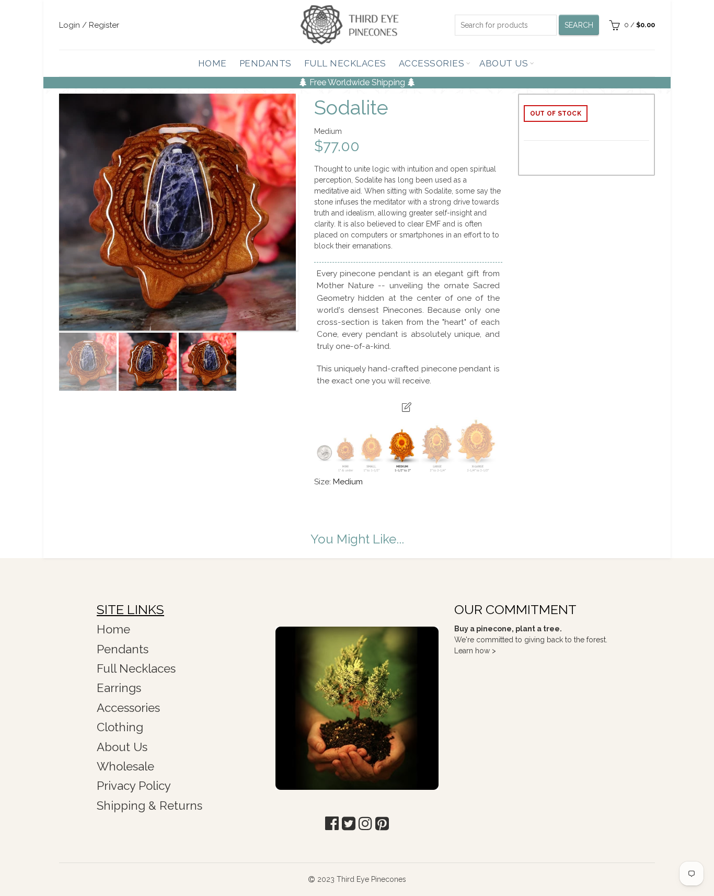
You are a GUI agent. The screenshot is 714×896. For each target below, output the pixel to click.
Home (212, 63)
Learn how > (475, 651)
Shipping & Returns (149, 805)
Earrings (119, 688)
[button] (332, 823)
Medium (348, 481)
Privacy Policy (134, 785)
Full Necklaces (345, 63)
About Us (503, 63)
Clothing (120, 727)
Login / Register (89, 25)
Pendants (265, 63)
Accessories (432, 63)
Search (579, 25)
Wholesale (125, 766)
